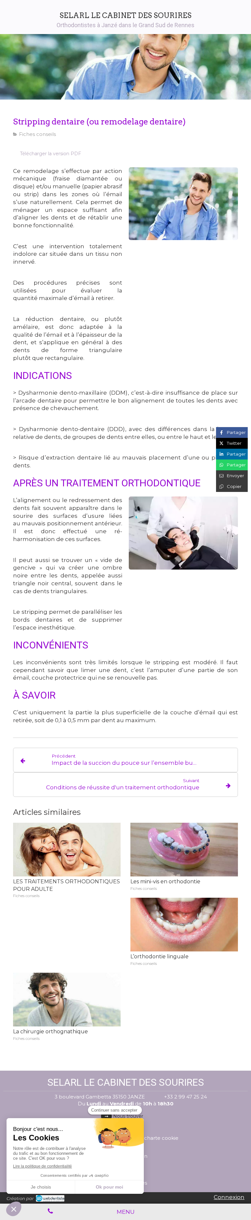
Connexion (229, 1197)
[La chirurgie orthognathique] (67, 1000)
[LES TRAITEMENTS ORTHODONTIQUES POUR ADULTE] (67, 850)
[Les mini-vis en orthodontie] (184, 850)
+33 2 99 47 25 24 (185, 1097)
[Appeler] (50, 1212)
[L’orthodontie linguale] (184, 925)
